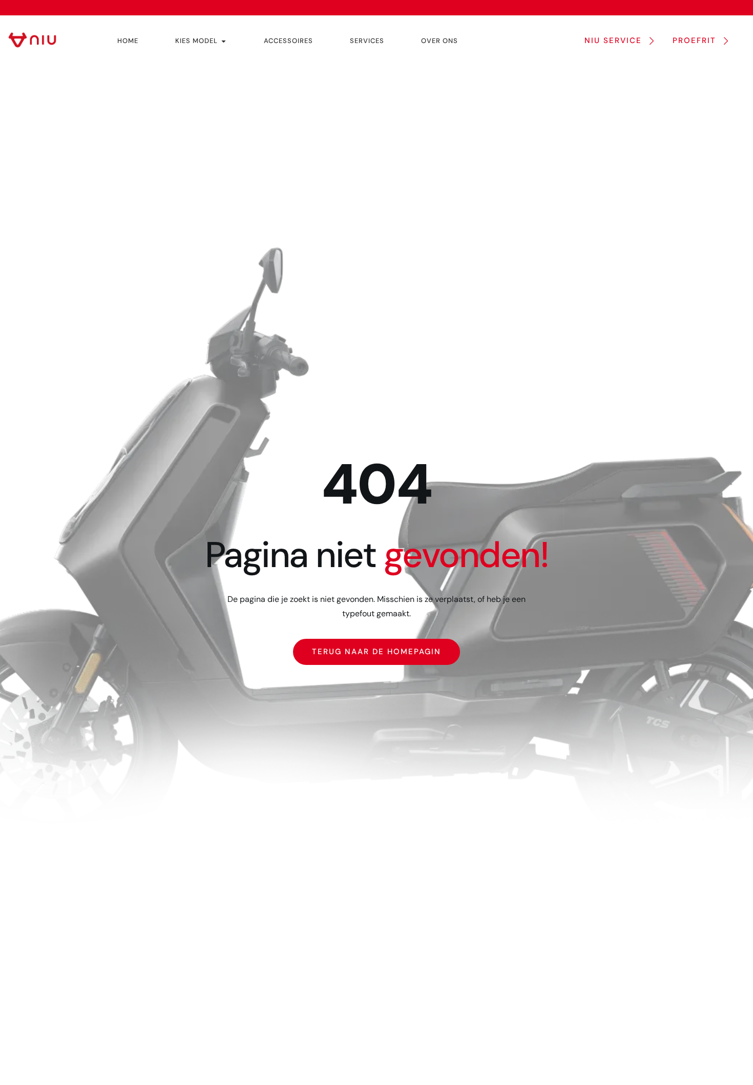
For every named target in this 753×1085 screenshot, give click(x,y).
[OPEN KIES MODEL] (223, 41)
